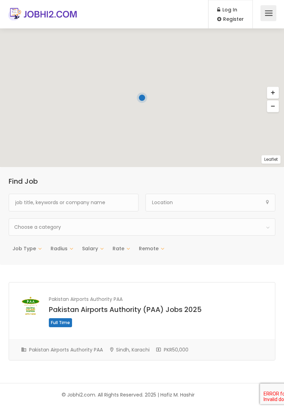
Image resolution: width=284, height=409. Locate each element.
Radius (59, 248)
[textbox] (142, 227)
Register (233, 19)
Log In (229, 9)
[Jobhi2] (43, 11)
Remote (149, 248)
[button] (273, 106)
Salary (90, 248)
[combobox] (142, 227)
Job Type (24, 248)
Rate (118, 248)
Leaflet (271, 159)
